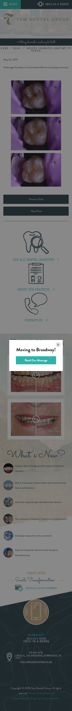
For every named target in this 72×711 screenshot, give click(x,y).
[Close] (58, 344)
